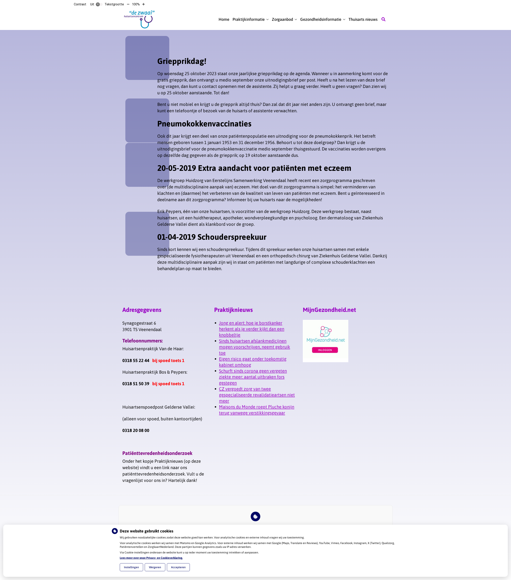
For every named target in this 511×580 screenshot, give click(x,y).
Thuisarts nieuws (363, 19)
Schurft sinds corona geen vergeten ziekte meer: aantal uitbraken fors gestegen (253, 376)
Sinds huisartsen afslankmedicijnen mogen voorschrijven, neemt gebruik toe (254, 346)
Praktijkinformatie (249, 19)
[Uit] (99, 4)
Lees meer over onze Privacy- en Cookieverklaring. (151, 557)
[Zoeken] (383, 19)
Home (224, 19)
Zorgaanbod (282, 19)
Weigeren (155, 567)
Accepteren (178, 567)
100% (136, 4)
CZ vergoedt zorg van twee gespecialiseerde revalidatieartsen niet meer (257, 394)
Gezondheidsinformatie (320, 19)
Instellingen (131, 567)
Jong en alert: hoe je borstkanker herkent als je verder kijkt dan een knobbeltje (251, 328)
